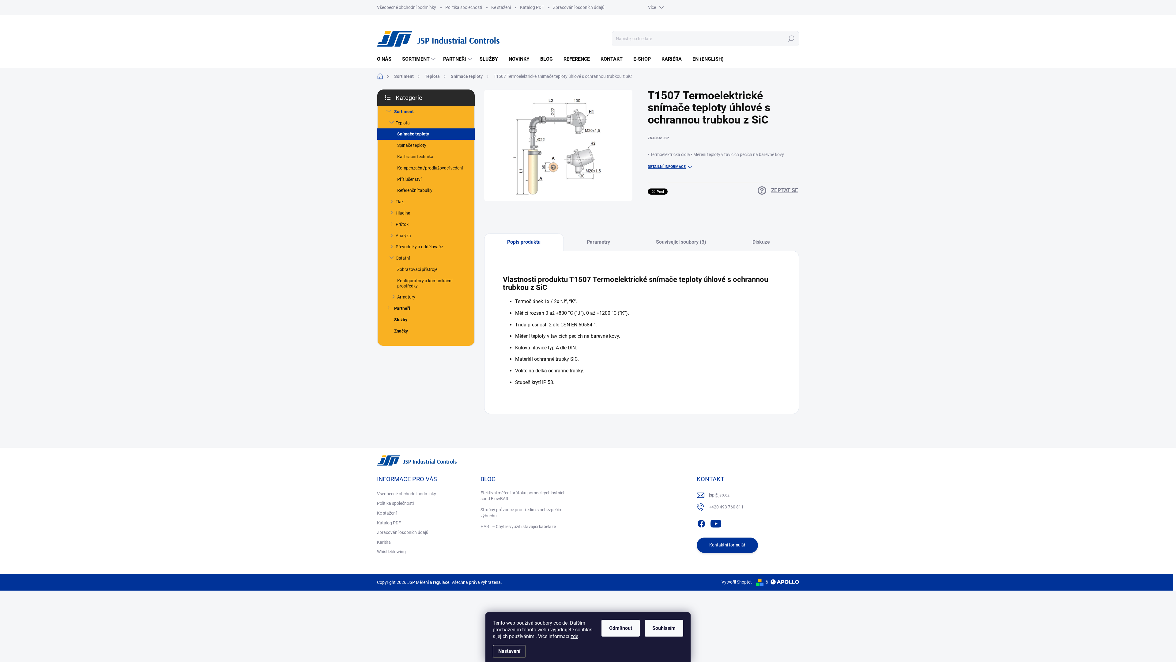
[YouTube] (716, 522)
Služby (400, 319)
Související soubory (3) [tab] (681, 242)
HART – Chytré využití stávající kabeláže (518, 526)
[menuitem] (386, 59)
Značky (401, 331)
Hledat (791, 38)
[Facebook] (701, 522)
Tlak (400, 201)
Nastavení (509, 651)
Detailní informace (667, 167)
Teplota (403, 122)
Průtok (402, 224)
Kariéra (384, 542)
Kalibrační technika (415, 156)
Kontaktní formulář (727, 544)
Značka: (658, 138)
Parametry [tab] (598, 242)
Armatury (406, 297)
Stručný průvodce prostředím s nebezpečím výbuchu (521, 512)
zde (574, 636)
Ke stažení (501, 7)
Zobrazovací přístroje (417, 269)
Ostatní (403, 258)
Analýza (403, 235)
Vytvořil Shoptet (737, 582)
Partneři (402, 308)
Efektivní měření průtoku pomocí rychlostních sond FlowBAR (523, 495)
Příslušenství (409, 179)
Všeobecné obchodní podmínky (406, 7)
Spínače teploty (411, 145)
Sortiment (404, 111)
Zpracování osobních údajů (579, 7)
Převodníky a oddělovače (419, 246)
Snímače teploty (413, 133)
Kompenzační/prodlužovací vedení (430, 168)
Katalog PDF (532, 7)
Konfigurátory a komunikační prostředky (424, 283)
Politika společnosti (463, 7)
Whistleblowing (391, 551)
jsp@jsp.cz (719, 495)
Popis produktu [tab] (524, 242)
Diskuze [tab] (761, 242)
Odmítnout (620, 628)
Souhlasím (664, 628)
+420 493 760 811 (726, 506)
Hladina (403, 213)
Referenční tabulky (414, 190)
